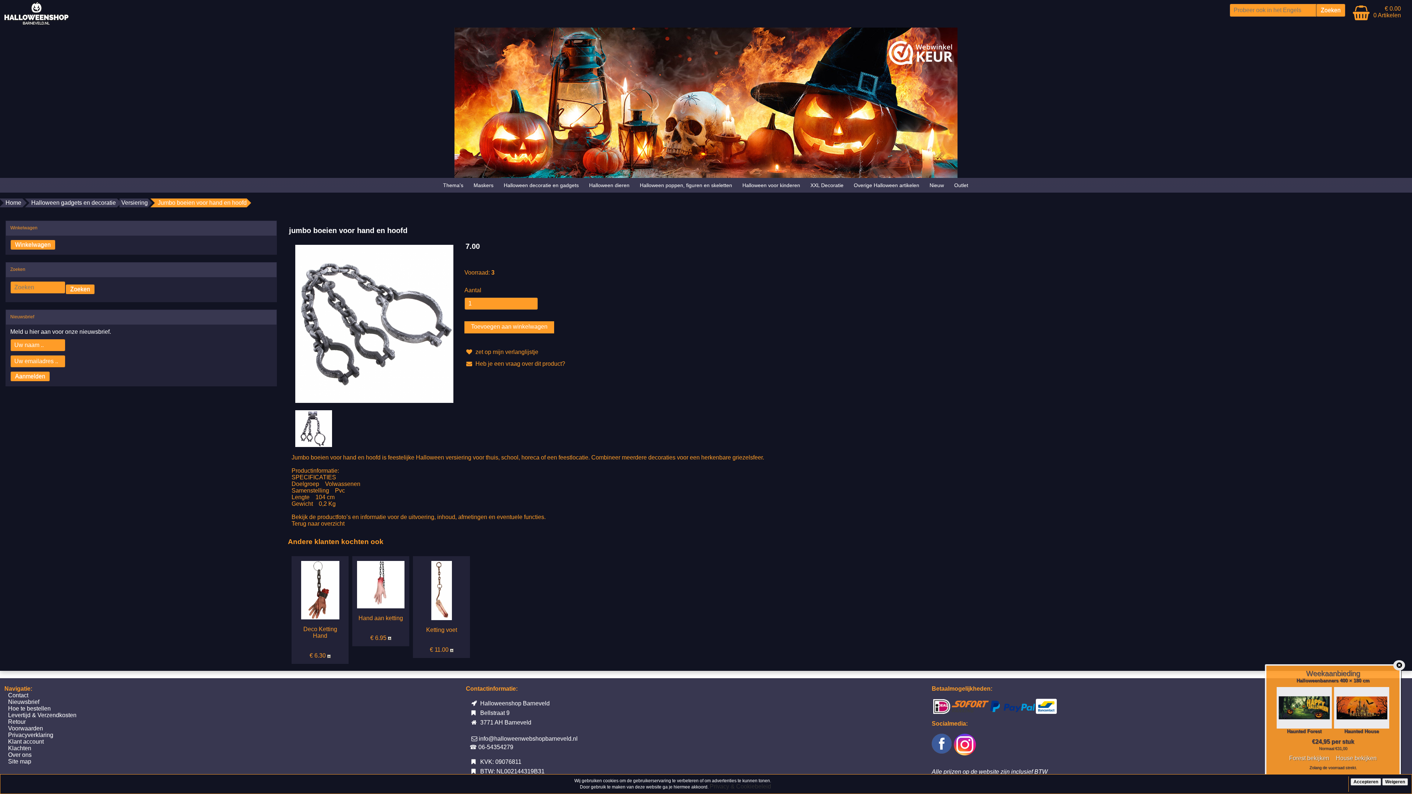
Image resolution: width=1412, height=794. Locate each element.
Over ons (20, 755)
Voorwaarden (25, 728)
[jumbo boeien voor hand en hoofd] (374, 323)
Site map (19, 761)
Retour (17, 722)
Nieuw (937, 185)
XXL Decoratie (827, 185)
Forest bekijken (1309, 758)
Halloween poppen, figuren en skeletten (686, 185)
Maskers (483, 185)
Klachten (19, 748)
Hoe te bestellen (29, 708)
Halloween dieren (609, 185)
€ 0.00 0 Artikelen (1387, 12)
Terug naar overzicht (318, 524)
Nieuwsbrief (23, 702)
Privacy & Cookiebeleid (740, 786)
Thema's (453, 185)
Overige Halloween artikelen (886, 185)
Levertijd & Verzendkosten (42, 715)
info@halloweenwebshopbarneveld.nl (528, 739)
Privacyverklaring (30, 735)
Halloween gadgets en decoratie (73, 203)
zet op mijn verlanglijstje (506, 352)
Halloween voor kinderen (771, 185)
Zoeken (80, 289)
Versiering (134, 203)
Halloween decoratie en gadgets (541, 185)
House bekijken (1356, 758)
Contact (18, 695)
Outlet (961, 185)
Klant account (26, 741)
